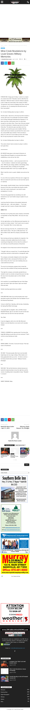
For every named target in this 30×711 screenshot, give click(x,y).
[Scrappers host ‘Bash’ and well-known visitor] (5, 451)
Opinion (5, 45)
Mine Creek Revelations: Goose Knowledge (14, 456)
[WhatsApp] (12, 63)
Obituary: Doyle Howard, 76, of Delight (22, 427)
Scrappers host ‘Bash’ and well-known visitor (5, 456)
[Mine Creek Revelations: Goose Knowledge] (15, 451)
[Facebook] (2, 63)
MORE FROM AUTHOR (20, 445)
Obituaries (3, 689)
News (2, 701)
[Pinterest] (9, 63)
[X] (5, 63)
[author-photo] (15, 435)
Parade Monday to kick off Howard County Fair (24, 456)
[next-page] (16, 460)
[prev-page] (14, 460)
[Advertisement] (15, 20)
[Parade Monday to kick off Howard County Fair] (24, 451)
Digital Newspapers (5, 694)
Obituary (3, 696)
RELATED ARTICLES (9, 445)
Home (2, 45)
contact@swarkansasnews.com (18, 648)
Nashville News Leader (7, 59)
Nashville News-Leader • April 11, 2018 (7, 427)
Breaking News (4, 453)
